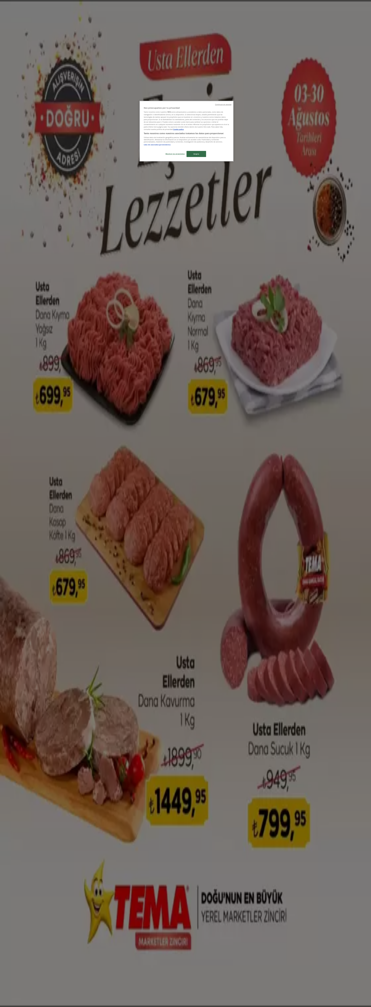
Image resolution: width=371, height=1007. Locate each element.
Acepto (196, 154)
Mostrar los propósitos (175, 154)
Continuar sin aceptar (223, 104)
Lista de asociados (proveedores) (157, 145)
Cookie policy (178, 129)
